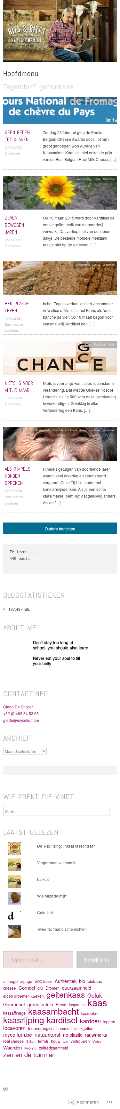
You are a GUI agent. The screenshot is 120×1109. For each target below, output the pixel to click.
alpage (26, 981)
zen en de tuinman (29, 1054)
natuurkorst (47, 1035)
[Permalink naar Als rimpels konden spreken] (60, 445)
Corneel (27, 988)
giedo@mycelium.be (21, 720)
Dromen (52, 988)
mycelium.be (17, 1035)
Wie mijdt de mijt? (52, 895)
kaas (97, 1002)
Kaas (75, 100)
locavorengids (41, 1028)
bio (82, 981)
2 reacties (13, 153)
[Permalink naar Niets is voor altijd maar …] (60, 360)
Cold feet (45, 912)
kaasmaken (90, 1013)
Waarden (109, 264)
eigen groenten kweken (23, 996)
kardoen (90, 1021)
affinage (10, 981)
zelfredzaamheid (53, 1048)
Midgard (100, 100)
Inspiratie (77, 1004)
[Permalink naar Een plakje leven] (60, 280)
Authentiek (84, 179)
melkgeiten (83, 1028)
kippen (109, 1021)
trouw (55, 1041)
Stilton (31, 1041)
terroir (43, 1041)
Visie (111, 100)
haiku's (43, 879)
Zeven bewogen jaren (14, 224)
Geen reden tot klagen (17, 136)
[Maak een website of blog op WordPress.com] (5, 1089)
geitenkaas (65, 994)
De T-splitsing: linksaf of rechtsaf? (66, 846)
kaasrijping (23, 1020)
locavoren (14, 1028)
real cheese (13, 1041)
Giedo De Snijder (18, 706)
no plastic (72, 1035)
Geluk (96, 264)
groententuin (40, 1004)
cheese (9, 988)
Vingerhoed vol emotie (56, 862)
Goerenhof (14, 1004)
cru (40, 988)
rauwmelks (96, 1035)
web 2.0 (30, 1048)
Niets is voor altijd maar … (20, 387)
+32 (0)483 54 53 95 (21, 713)
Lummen (64, 1028)
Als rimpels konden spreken (17, 476)
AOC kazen (43, 981)
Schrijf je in (96, 959)
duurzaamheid (76, 988)
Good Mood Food (64, 430)
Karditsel (86, 100)
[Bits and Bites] (60, 33)
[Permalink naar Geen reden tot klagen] (60, 112)
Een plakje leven (17, 307)
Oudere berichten (60, 528)
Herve (61, 1005)
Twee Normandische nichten (62, 929)
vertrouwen (80, 1041)
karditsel (62, 1020)
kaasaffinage (14, 1013)
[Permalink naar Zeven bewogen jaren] (60, 194)
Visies (96, 1041)
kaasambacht (53, 1011)
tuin (65, 1041)
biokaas (95, 981)
